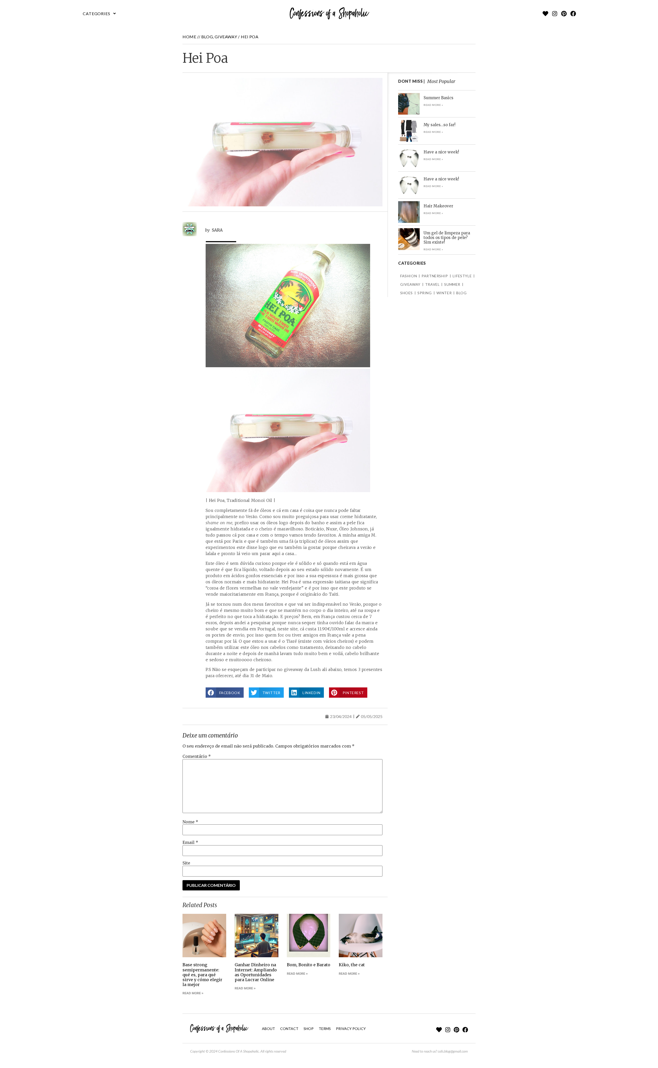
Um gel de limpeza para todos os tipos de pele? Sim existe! (447, 238)
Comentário (196, 756)
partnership (435, 276)
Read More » (193, 993)
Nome (190, 822)
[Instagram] (555, 13)
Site (186, 863)
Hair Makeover (438, 206)
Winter (444, 293)
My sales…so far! (439, 124)
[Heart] (545, 13)
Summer (452, 284)
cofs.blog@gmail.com (453, 1051)
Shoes (406, 293)
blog (207, 36)
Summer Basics (438, 97)
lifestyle (462, 276)
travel (432, 284)
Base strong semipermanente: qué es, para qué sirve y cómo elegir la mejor (202, 974)
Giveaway (226, 36)
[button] (100, 14)
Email (190, 842)
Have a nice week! (441, 152)
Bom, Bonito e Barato (308, 964)
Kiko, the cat (352, 964)
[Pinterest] (564, 13)
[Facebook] (573, 13)
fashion (408, 276)
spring (424, 293)
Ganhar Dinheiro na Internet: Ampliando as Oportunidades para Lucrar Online (256, 972)
